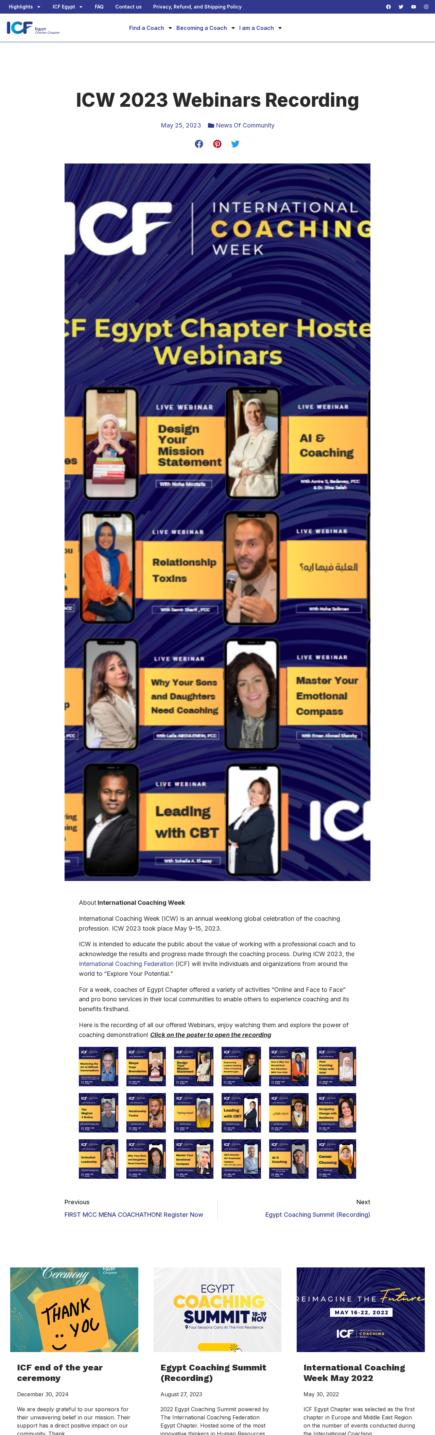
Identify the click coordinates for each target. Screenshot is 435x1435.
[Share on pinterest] (217, 144)
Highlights (21, 7)
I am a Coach (256, 27)
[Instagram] (426, 7)
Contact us (128, 7)
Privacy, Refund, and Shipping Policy (197, 7)
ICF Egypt (64, 7)
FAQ (99, 7)
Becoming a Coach (201, 27)
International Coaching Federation (126, 963)
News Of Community (245, 125)
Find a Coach (146, 27)
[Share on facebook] (199, 144)
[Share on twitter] (235, 144)
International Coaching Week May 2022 (354, 1372)
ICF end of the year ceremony (60, 1372)
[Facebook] (388, 7)
